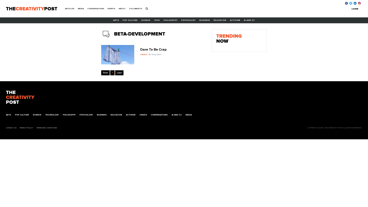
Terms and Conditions (46, 128)
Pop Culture (130, 20)
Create (143, 115)
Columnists (135, 9)
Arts (116, 20)
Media (81, 9)
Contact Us (11, 128)
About (122, 9)
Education (220, 20)
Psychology (188, 20)
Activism (235, 20)
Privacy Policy (26, 128)
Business (204, 20)
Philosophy (171, 20)
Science (145, 20)
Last (119, 73)
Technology (52, 115)
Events (111, 9)
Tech (157, 20)
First (105, 73)
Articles (69, 9)
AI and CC (249, 20)
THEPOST (20, 97)
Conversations (95, 9)
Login (355, 9)
